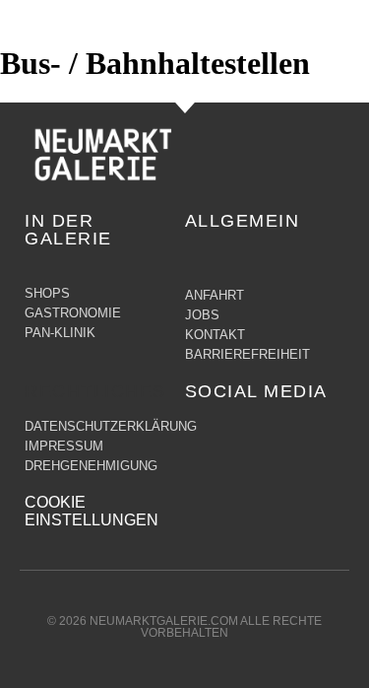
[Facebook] (200, 435)
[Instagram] (240, 435)
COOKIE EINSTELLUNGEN (91, 511)
